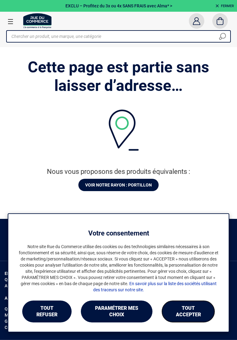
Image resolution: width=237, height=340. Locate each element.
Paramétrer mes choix (116, 311)
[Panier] (220, 21)
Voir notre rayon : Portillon (118, 184)
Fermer (227, 6)
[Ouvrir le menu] (10, 21)
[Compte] (196, 21)
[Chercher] (222, 36)
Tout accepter (188, 311)
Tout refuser (46, 311)
